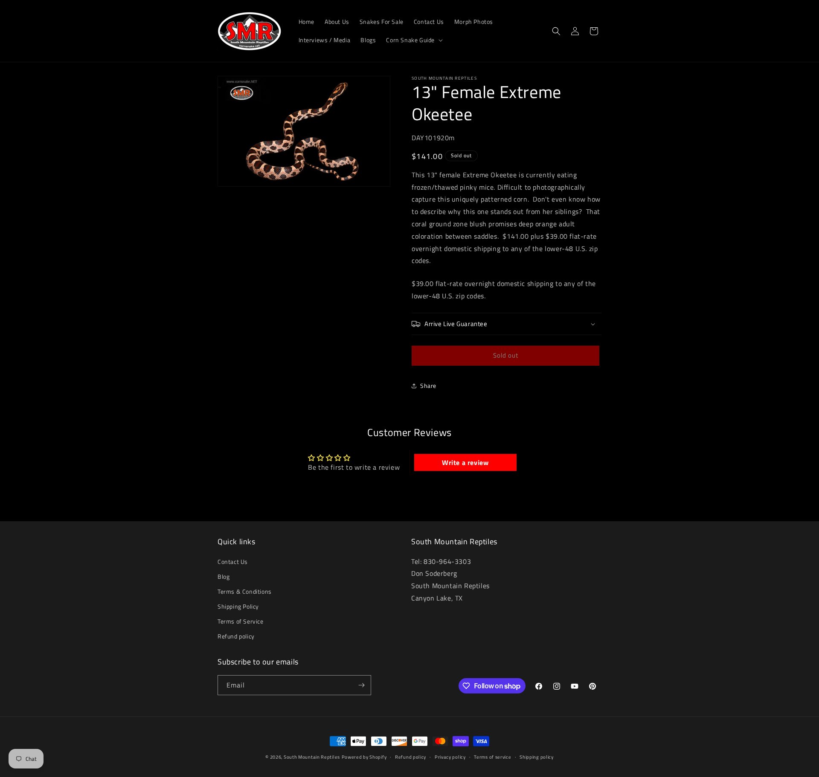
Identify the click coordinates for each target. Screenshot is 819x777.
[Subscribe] (361, 685)
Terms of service (492, 757)
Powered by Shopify (364, 757)
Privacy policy (450, 757)
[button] (413, 40)
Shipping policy (537, 757)
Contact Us (233, 561)
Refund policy (236, 636)
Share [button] (428, 385)
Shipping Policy (238, 606)
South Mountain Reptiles (312, 757)
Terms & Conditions (245, 591)
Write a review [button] (465, 462)
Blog (223, 576)
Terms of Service (241, 621)
